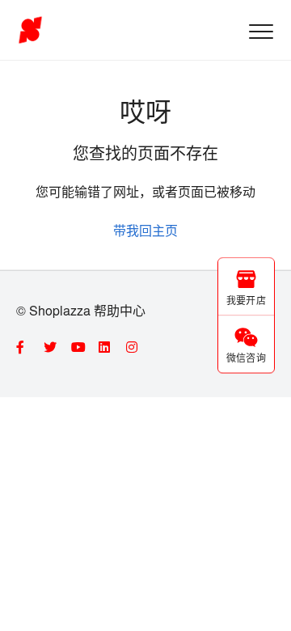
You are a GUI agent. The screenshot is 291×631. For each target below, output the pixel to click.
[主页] (30, 30)
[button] (260, 31)
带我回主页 (145, 230)
